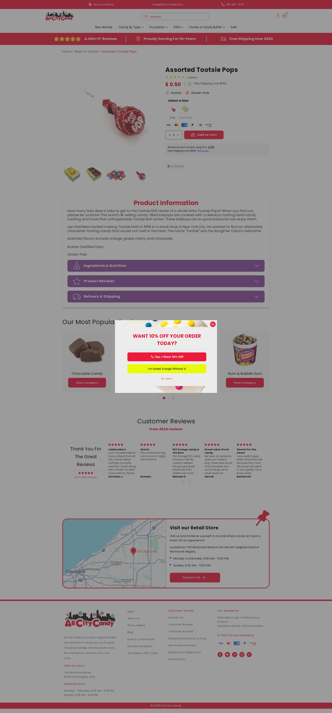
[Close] (213, 324)
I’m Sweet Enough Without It (167, 369)
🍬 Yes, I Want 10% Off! (166, 356)
